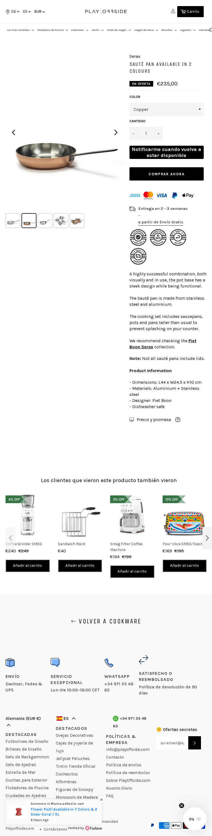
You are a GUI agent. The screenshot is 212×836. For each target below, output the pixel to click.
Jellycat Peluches (73, 758)
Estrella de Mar (21, 772)
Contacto (115, 757)
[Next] (116, 132)
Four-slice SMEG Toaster (184, 544)
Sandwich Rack (71, 544)
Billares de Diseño (24, 749)
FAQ (109, 795)
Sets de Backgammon (27, 756)
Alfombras (66, 781)
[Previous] (14, 132)
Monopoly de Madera (77, 797)
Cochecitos (67, 774)
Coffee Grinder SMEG (24, 544)
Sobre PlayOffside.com (128, 780)
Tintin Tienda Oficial (76, 766)
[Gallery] (65, 141)
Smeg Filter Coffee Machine (126, 547)
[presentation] (10, 538)
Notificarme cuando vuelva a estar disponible (166, 152)
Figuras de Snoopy (74, 789)
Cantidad (137, 121)
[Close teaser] (181, 805)
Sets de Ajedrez (21, 764)
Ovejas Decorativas (74, 735)
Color (134, 97)
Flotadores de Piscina (27, 787)
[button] (26, 11)
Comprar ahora (167, 174)
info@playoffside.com (128, 749)
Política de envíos (123, 764)
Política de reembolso (128, 772)
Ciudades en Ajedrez (26, 795)
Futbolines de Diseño (27, 741)
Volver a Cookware (108, 621)
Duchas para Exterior (26, 780)
